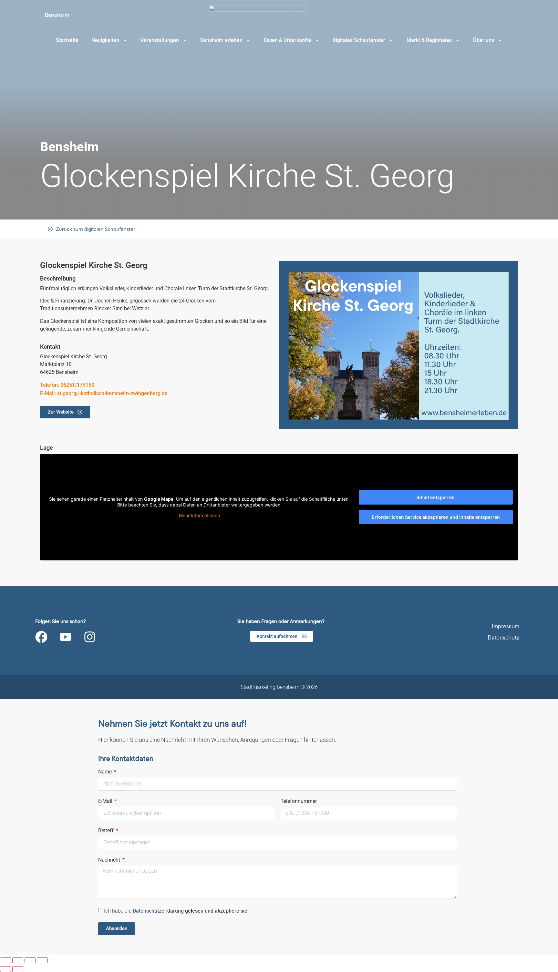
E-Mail (106, 801)
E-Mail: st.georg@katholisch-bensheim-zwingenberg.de (104, 393)
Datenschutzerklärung (159, 910)
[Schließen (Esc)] (42, 960)
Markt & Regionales (429, 40)
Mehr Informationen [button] (199, 515)
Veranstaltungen (159, 40)
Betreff (106, 831)
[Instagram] (90, 637)
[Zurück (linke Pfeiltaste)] (5, 969)
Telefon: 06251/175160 (67, 385)
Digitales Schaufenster (359, 40)
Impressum (505, 626)
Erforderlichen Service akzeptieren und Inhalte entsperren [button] (436, 517)
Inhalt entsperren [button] (436, 497)
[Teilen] (30, 960)
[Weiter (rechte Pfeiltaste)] (17, 969)
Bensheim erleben (221, 40)
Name (105, 772)
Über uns (483, 40)
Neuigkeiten (105, 40)
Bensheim (57, 15)
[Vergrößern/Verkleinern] (5, 960)
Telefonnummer (299, 801)
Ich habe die (176, 910)
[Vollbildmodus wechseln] (17, 960)
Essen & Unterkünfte (287, 40)
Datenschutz (503, 637)
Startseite (67, 40)
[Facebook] (41, 637)
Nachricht (109, 860)
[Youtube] (65, 637)
